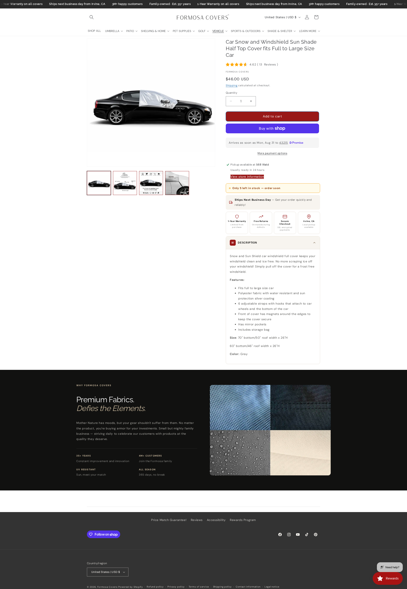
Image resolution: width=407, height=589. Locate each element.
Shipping (232, 85)
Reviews (197, 520)
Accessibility (216, 520)
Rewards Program (243, 520)
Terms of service (199, 586)
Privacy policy (176, 586)
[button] (91, 17)
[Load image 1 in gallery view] (99, 183)
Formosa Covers (107, 586)
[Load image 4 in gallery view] (177, 183)
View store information (247, 176)
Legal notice (272, 586)
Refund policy (155, 586)
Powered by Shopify (130, 586)
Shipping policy (222, 586)
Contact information (248, 586)
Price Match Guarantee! (169, 520)
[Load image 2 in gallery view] (125, 183)
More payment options (272, 153)
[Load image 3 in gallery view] (151, 183)
